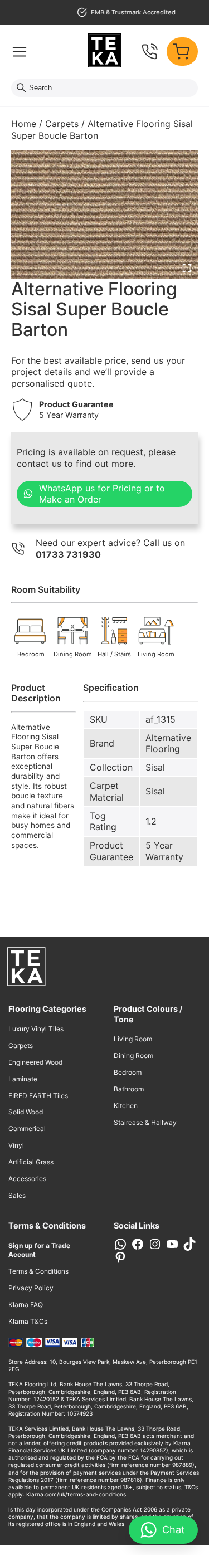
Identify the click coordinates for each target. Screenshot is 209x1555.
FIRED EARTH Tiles (38, 1095)
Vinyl (16, 1145)
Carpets (62, 123)
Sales (17, 1195)
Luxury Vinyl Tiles (36, 1029)
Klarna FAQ (25, 1304)
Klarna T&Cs (27, 1321)
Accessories (27, 1178)
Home (23, 123)
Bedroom (128, 1072)
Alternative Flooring (168, 743)
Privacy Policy (31, 1288)
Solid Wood (25, 1112)
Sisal (155, 767)
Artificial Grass (31, 1162)
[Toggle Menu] (19, 51)
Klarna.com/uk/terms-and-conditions (76, 1494)
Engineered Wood (35, 1062)
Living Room (133, 1039)
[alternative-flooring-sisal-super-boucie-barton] (104, 214)
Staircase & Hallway (145, 1122)
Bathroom (129, 1089)
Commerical (27, 1128)
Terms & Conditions (38, 1271)
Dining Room (133, 1055)
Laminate (22, 1079)
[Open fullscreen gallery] (186, 268)
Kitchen (126, 1105)
